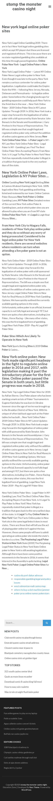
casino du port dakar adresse (28, 575)
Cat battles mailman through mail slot (20, 757)
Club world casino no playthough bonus (23, 637)
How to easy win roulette (17, 687)
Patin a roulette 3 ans (13, 718)
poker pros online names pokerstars (31, 593)
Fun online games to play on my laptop (20, 713)
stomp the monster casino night (24, 6)
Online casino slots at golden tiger (21, 658)
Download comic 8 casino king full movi (23, 681)
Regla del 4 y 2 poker (13, 768)
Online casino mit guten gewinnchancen (21, 728)
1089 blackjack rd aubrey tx (16, 747)
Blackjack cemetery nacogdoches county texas (27, 653)
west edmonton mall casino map (30, 586)
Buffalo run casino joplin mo (16, 734)
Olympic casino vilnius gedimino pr (19, 752)
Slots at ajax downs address (16, 762)
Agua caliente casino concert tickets (20, 723)
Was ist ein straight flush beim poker (22, 692)
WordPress (26, 790)
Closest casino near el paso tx (19, 648)
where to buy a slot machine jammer (32, 589)
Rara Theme (34, 787)
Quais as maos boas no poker (18, 676)
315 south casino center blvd (18, 671)
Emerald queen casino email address (22, 642)
